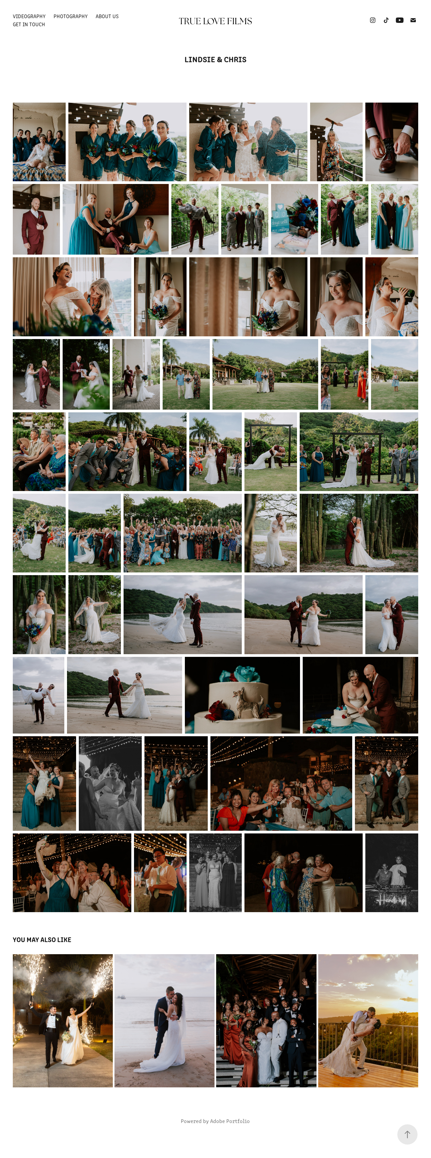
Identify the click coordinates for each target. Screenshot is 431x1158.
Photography (71, 16)
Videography (29, 16)
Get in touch (29, 24)
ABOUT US (107, 16)
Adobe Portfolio (230, 1120)
